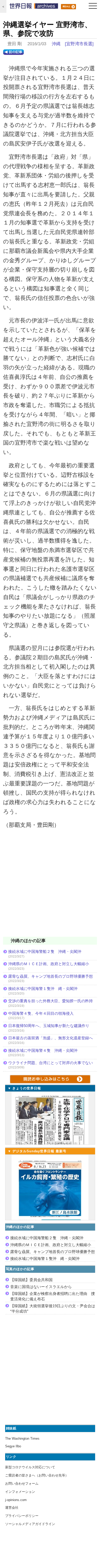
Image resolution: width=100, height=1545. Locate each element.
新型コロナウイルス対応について (30, 1467)
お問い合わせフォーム (21, 1483)
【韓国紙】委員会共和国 (31, 1280)
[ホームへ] (33, 7)
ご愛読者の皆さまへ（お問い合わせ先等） (36, 1475)
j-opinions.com (16, 1500)
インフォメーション (20, 1492)
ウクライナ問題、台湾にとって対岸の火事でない (50, 1063)
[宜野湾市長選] (79, 43)
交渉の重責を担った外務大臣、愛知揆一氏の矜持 (50, 1001)
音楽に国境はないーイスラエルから (41, 1286)
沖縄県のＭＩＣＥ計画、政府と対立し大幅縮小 (48, 964)
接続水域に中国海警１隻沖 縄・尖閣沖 (42, 988)
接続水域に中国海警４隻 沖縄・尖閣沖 (42, 1050)
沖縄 (56, 43)
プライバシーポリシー (21, 1516)
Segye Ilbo (13, 1446)
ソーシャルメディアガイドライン (30, 1524)
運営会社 (11, 1507)
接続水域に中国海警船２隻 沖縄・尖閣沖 (44, 951)
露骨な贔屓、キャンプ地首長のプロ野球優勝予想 (50, 976)
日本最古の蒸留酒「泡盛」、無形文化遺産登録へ (50, 1038)
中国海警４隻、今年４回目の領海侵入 (41, 1013)
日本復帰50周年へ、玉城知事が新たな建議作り (48, 1025)
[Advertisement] (50, 886)
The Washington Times (22, 1438)
